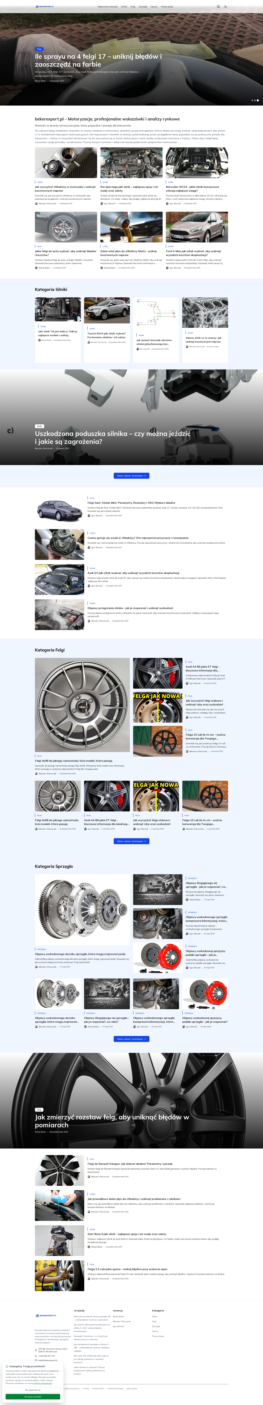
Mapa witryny (132, 1389)
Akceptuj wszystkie (32, 1396)
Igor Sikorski (118, 1326)
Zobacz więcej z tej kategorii (130, 475)
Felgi (133, 6)
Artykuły (79, 1310)
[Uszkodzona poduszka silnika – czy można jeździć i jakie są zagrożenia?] (131, 417)
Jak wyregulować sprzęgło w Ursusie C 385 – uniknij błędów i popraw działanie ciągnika (91, 1347)
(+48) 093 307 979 (46, 1356)
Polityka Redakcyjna (115, 1389)
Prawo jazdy (167, 6)
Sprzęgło (143, 6)
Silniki (124, 6)
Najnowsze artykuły (108, 6)
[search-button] (218, 6)
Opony (154, 6)
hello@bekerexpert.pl (47, 1360)
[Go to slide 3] (258, 100)
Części (40, 182)
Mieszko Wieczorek (43, 448)
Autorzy (118, 1310)
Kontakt (86, 1389)
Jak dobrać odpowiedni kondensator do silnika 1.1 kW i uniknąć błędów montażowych (92, 1327)
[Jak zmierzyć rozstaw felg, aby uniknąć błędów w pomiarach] (131, 1101)
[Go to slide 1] (252, 100)
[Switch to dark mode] (225, 6)
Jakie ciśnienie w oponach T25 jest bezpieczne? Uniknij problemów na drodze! (89, 1370)
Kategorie (158, 1310)
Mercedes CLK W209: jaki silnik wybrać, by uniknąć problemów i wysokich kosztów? (91, 1359)
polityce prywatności (43, 1383)
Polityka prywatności (71, 1389)
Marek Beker (40, 81)
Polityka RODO (98, 1389)
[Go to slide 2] (255, 100)
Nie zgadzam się (32, 1390)
